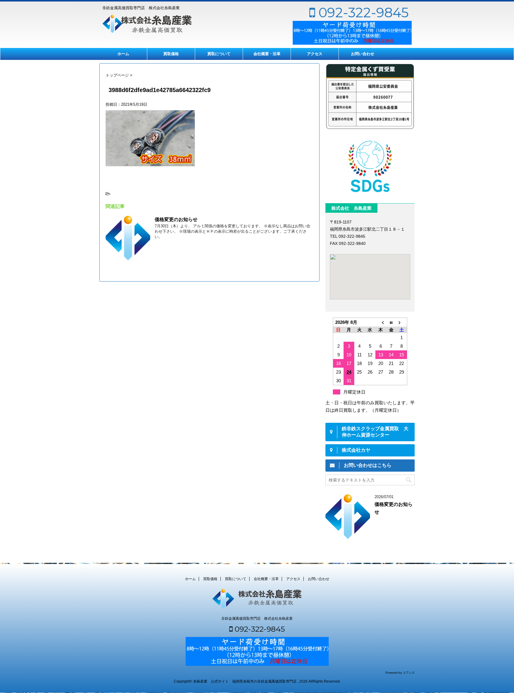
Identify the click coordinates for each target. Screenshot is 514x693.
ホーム (123, 54)
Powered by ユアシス (400, 672)
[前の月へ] (380, 322)
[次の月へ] (402, 322)
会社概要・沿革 (266, 54)
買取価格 (171, 54)
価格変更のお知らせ (176, 219)
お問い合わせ (362, 54)
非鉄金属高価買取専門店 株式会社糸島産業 (257, 618)
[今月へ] (391, 322)
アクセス (314, 54)
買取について (219, 54)
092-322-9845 (362, 12)
